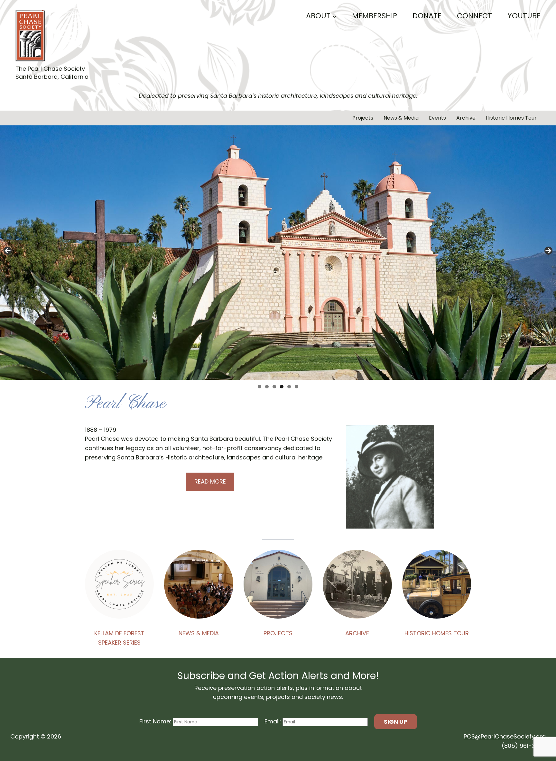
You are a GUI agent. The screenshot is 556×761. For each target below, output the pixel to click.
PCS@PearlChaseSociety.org (505, 736)
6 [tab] (296, 386)
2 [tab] (267, 386)
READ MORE (210, 481)
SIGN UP (395, 722)
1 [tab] (259, 386)
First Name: (156, 721)
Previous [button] (8, 251)
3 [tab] (274, 386)
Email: (273, 721)
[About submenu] (334, 16)
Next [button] (548, 251)
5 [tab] (289, 386)
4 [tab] (281, 386)
